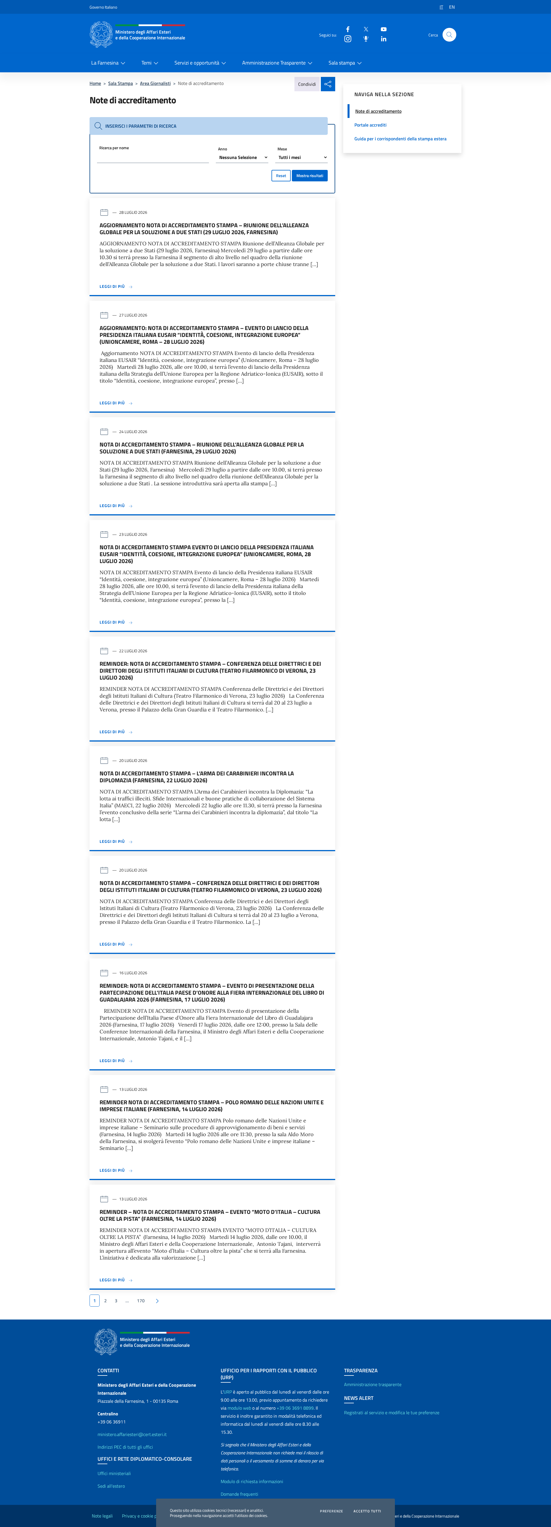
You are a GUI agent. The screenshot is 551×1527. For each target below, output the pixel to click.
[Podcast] (363, 38)
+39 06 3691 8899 (295, 1407)
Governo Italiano (103, 7)
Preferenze (331, 1511)
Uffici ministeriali (114, 1473)
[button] (449, 35)
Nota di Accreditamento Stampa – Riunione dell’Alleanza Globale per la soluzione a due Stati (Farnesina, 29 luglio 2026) (202, 448)
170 (141, 1300)
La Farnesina (105, 63)
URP (228, 1391)
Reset (281, 175)
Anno (222, 149)
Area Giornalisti (155, 83)
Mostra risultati (309, 175)
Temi (146, 63)
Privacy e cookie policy (144, 1515)
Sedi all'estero (111, 1486)
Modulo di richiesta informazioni (252, 1481)
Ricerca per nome (114, 148)
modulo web (239, 1407)
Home (95, 83)
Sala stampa (342, 63)
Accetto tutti (367, 1511)
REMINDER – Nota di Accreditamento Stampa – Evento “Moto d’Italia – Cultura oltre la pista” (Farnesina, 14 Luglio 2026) (210, 1215)
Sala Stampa (120, 83)
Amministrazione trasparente (372, 1384)
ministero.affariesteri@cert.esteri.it (132, 1434)
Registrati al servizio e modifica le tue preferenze (391, 1412)
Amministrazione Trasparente (274, 63)
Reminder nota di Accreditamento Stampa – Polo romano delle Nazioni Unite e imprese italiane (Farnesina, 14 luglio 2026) (212, 1106)
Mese (282, 149)
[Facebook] (345, 29)
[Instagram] (345, 38)
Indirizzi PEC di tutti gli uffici (125, 1446)
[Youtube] (381, 29)
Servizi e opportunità (196, 63)
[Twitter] (363, 29)
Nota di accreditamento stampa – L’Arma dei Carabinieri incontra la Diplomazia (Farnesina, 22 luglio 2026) (197, 777)
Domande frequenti (239, 1494)
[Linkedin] (381, 38)
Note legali (102, 1515)
